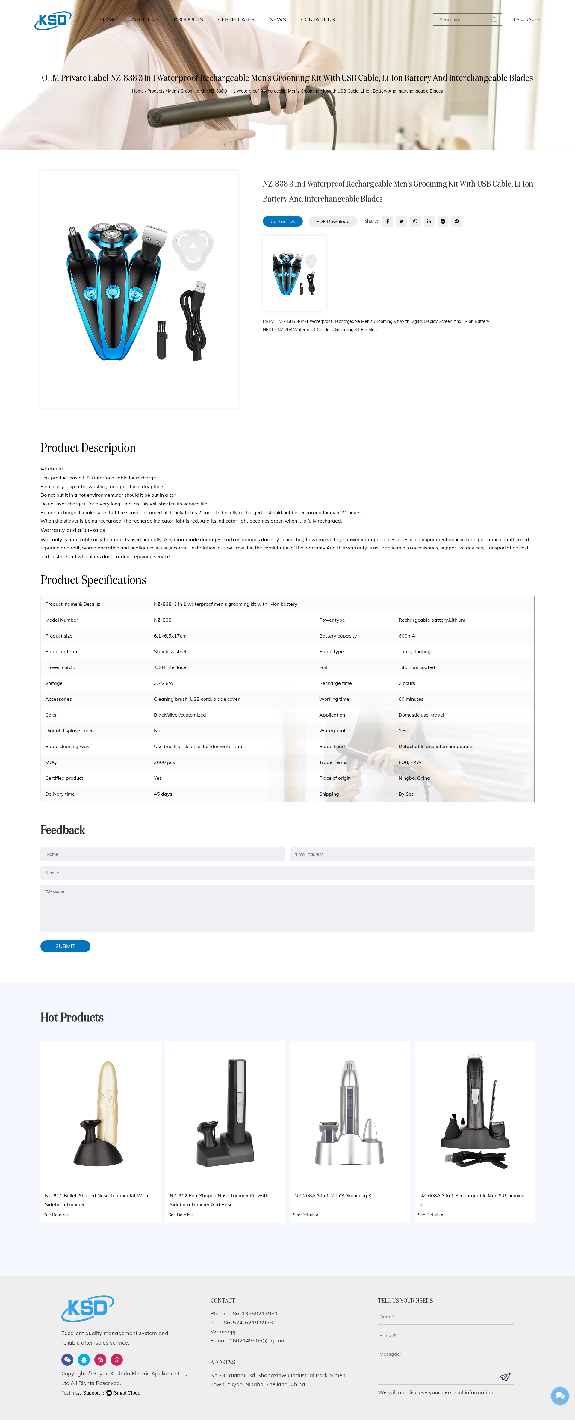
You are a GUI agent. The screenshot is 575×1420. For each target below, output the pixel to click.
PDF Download (333, 221)
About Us (145, 19)
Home (108, 19)
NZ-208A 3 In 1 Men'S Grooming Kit (334, 1195)
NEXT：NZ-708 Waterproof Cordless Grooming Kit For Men (320, 329)
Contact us (318, 19)
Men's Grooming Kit (186, 91)
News (278, 19)
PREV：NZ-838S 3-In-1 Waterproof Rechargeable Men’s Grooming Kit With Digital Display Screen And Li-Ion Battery (376, 321)
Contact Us (282, 221)
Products (188, 19)
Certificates (236, 19)
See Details (54, 1215)
